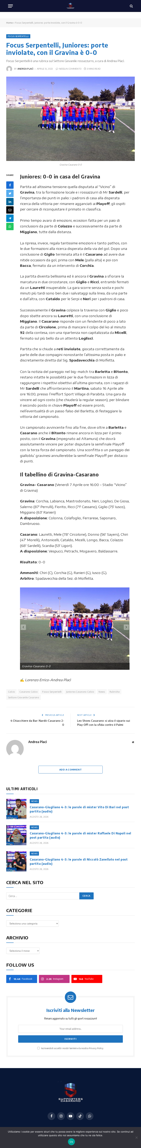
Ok (71, 1141)
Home (9, 22)
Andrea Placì (25, 68)
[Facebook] (10, 185)
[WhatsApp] (10, 226)
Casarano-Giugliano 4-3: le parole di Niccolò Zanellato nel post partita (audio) (79, 862)
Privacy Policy (96, 1048)
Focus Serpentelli (18, 36)
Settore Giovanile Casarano (23, 697)
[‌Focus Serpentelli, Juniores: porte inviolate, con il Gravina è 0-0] (70, 119)
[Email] (10, 210)
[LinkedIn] (10, 201)
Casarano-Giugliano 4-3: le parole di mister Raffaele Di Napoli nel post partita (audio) (80, 835)
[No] (136, 1137)
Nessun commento (70, 68)
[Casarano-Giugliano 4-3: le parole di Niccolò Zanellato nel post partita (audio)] (16, 861)
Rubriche (115, 691)
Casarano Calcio (28, 691)
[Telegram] (10, 218)
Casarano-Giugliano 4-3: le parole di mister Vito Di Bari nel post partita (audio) (79, 809)
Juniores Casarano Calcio (80, 691)
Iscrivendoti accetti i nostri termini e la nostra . (72, 1048)
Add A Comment (70, 769)
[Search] (131, 6)
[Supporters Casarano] (70, 6)
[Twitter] (10, 193)
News (102, 691)
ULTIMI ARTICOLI (22, 789)
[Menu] (10, 6)
